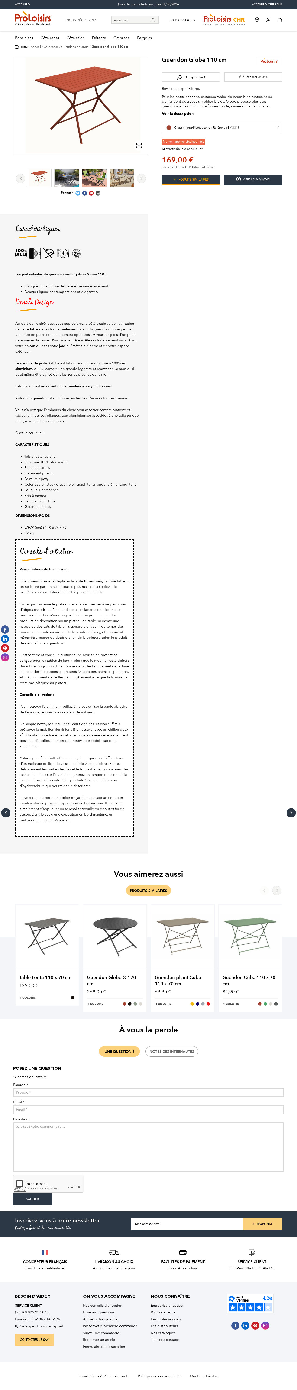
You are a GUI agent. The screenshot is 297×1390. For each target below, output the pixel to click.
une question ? (119, 1051)
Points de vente (163, 1312)
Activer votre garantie (100, 1319)
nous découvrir (81, 20)
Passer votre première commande (110, 1326)
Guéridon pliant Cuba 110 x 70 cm (178, 980)
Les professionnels (166, 1319)
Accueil (36, 47)
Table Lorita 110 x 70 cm (45, 977)
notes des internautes (171, 1051)
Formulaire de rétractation (104, 1347)
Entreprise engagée (167, 1305)
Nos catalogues (163, 1333)
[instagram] (265, 1326)
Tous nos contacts (165, 1340)
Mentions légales (204, 1376)
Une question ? (195, 77)
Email (19, 1102)
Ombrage (121, 38)
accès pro (22, 4)
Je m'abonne (262, 1224)
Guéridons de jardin (75, 47)
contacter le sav (34, 1340)
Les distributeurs (164, 1326)
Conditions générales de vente (104, 1376)
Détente (99, 38)
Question (22, 1119)
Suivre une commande (101, 1333)
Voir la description (178, 114)
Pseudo (20, 1085)
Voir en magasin (256, 179)
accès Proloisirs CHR (267, 4)
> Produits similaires (191, 179)
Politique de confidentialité (160, 1376)
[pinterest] (255, 1326)
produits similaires (148, 890)
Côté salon (76, 38)
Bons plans (24, 38)
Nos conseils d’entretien (102, 1305)
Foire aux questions (99, 1312)
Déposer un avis (256, 76)
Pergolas (144, 38)
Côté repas (50, 38)
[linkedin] (245, 1326)
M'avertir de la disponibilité (182, 149)
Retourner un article (99, 1340)
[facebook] (235, 1326)
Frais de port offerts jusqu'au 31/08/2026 (148, 4)
